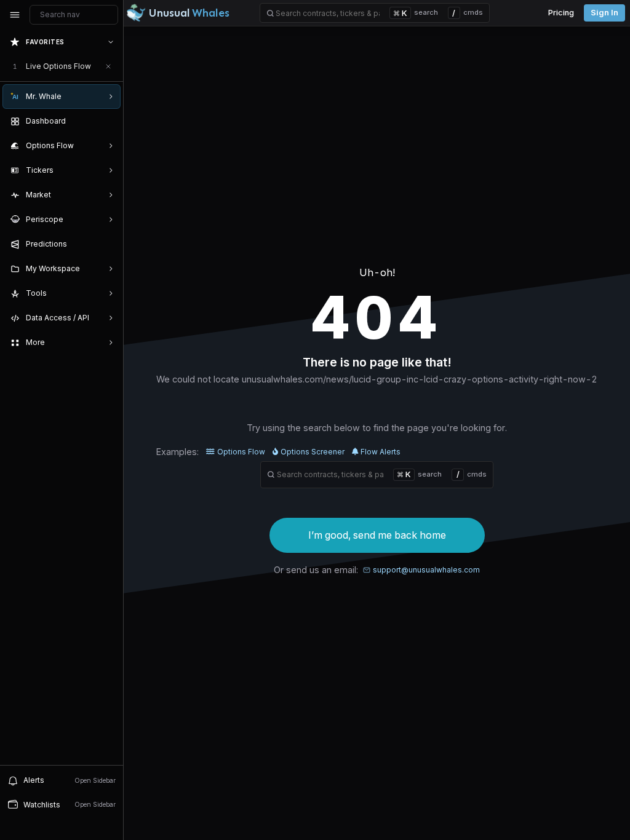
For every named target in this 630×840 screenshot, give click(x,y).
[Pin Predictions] (108, 244)
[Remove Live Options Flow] (108, 66)
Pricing (561, 12)
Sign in (604, 12)
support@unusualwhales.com (426, 569)
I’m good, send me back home (377, 535)
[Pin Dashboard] (108, 121)
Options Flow (241, 451)
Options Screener (313, 451)
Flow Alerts (381, 451)
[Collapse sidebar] (15, 15)
